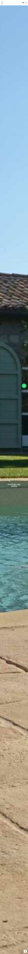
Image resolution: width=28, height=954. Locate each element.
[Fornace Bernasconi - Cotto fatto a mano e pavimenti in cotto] (5, 2)
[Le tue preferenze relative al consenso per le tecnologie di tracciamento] (25, 951)
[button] (23, 2)
